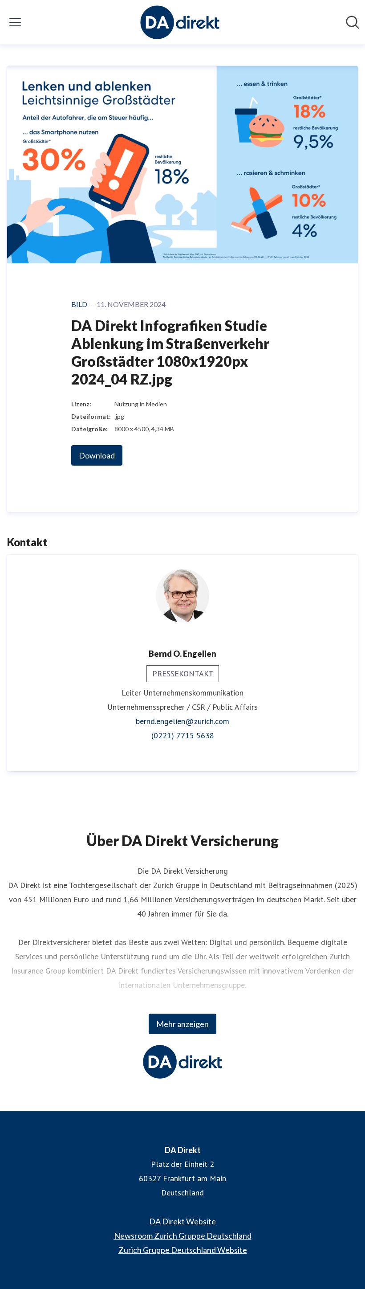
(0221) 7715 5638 (182, 735)
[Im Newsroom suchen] (352, 22)
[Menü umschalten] (15, 22)
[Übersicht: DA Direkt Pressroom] (179, 22)
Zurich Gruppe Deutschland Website (182, 1250)
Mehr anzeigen (182, 1024)
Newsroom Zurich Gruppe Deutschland (182, 1235)
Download (97, 455)
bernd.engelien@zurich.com (182, 721)
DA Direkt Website (182, 1221)
